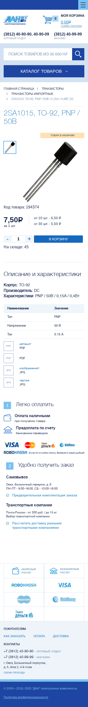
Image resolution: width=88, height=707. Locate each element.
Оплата (39, 636)
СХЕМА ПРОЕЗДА (14, 672)
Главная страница (19, 88)
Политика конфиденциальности (26, 697)
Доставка (61, 636)
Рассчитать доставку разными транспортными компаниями (37, 525)
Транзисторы (53, 88)
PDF (8, 346)
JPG (8, 370)
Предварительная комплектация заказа (44, 495)
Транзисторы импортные (32, 94)
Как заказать (14, 636)
